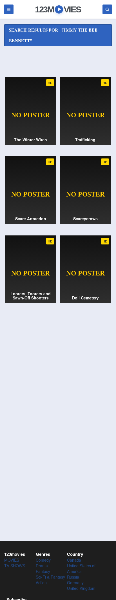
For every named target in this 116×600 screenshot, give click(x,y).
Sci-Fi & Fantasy (50, 577)
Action (41, 582)
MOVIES (11, 560)
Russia (73, 577)
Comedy (43, 560)
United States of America (81, 568)
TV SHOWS (14, 565)
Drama (42, 565)
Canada (74, 560)
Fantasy (43, 571)
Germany (75, 582)
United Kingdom (81, 588)
